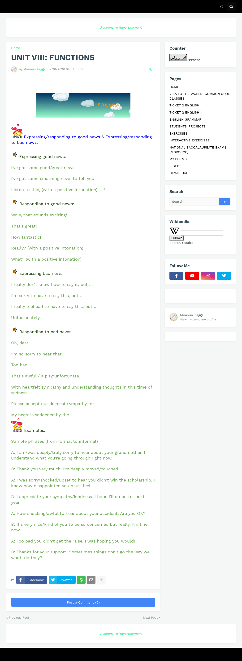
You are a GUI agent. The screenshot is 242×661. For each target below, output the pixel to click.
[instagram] (208, 276)
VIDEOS (175, 166)
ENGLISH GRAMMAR (185, 119)
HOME (174, 87)
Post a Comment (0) (83, 602)
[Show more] (101, 580)
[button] (222, 6)
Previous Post (19, 617)
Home (15, 47)
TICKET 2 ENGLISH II (185, 112)
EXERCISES (178, 133)
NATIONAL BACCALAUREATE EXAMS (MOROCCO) (197, 149)
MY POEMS (178, 159)
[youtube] (192, 276)
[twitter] (224, 276)
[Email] (91, 580)
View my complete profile (198, 319)
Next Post (150, 617)
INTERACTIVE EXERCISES (189, 140)
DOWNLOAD (178, 173)
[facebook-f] (176, 276)
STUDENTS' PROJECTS (187, 126)
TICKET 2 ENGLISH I (185, 105)
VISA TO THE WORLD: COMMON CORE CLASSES (199, 96)
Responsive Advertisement (121, 27)
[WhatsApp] (81, 580)
